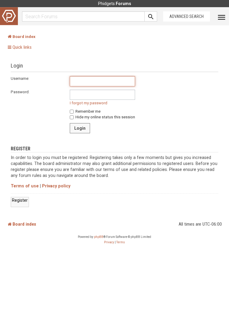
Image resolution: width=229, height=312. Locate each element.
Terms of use (25, 186)
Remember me (87, 111)
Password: (20, 92)
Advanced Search (186, 16)
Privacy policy (56, 186)
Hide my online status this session (105, 117)
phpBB (98, 236)
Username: (20, 78)
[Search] (151, 16)
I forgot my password (88, 103)
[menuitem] (109, 242)
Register (20, 200)
